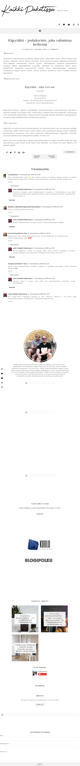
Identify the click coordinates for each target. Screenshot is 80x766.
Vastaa (10, 182)
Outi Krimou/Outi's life (17, 233)
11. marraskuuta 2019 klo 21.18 (29, 175)
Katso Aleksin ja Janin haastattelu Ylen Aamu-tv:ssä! (40, 508)
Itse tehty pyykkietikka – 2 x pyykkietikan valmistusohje (25, 619)
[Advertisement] (40, 582)
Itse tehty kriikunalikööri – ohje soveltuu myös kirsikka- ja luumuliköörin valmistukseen (55, 619)
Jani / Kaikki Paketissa (22, 189)
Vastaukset (14, 186)
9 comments (53, 49)
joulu (45, 49)
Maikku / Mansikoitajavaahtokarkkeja (24, 207)
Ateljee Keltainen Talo (17, 264)
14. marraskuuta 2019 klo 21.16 (43, 278)
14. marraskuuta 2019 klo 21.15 (43, 220)
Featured (37, 49)
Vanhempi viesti (51, 156)
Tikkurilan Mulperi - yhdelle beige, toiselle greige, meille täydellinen (25, 648)
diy (32, 49)
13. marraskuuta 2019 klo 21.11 (38, 264)
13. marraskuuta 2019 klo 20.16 (39, 233)
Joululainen (13, 175)
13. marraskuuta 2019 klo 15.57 (51, 207)
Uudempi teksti (37, 156)
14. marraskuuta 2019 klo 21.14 (43, 189)
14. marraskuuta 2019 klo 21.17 (38, 294)
